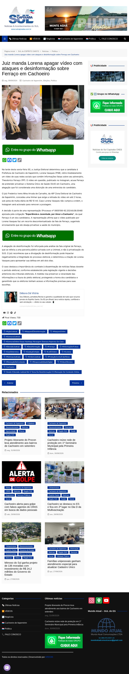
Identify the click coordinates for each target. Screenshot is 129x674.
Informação (74, 549)
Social (51, 435)
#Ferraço (51, 347)
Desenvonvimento (26, 546)
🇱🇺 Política (91, 39)
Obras (17, 558)
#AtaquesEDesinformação (35, 331)
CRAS (8, 491)
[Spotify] (11, 313)
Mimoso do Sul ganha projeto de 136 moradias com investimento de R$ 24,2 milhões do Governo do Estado (21, 568)
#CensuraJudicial (13, 337)
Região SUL (10, 435)
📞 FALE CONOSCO (108, 39)
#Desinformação (33, 347)
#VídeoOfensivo (66, 362)
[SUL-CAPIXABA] (107, 147)
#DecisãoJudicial (13, 347)
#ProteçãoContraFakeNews (59, 357)
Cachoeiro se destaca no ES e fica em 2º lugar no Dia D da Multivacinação (64, 507)
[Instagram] (8, 313)
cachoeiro (10, 367)
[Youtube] (4, 313)
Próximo (75, 383)
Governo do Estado (27, 550)
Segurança (10, 495)
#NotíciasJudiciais (13, 357)
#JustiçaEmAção (32, 352)
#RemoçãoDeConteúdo (15, 362)
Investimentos (11, 554)
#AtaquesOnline (59, 331)
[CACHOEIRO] (107, 76)
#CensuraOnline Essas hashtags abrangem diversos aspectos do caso (35, 342)
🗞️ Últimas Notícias (18, 39)
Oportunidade (10, 431)
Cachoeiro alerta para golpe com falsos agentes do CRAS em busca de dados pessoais (21, 507)
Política (54, 81)
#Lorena (67, 352)
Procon (21, 431)
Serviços (74, 552)
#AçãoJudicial (11, 331)
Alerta (8, 488)
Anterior (10, 383)
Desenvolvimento (12, 427)
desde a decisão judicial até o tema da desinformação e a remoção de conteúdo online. (43, 372)
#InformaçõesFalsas (70, 347)
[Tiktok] (15, 313)
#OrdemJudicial (34, 357)
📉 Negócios (49, 39)
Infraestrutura (54, 488)
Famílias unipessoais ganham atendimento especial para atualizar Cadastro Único (64, 564)
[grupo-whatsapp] (38, 149)
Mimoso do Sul (25, 554)
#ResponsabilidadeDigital (42, 362)
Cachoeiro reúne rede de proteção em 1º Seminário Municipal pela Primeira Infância (64, 623)
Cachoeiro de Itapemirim (32, 81)
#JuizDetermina (12, 352)
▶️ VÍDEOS (35, 39)
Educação (68, 427)
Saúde (73, 431)
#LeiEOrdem (52, 352)
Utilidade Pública (63, 556)
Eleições (46, 81)
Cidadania (30, 423)
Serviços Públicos (23, 495)
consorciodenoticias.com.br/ (31, 306)
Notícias (25, 427)
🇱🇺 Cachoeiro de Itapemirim (70, 39)
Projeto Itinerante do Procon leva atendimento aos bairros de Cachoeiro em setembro (21, 443)
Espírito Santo (54, 495)
